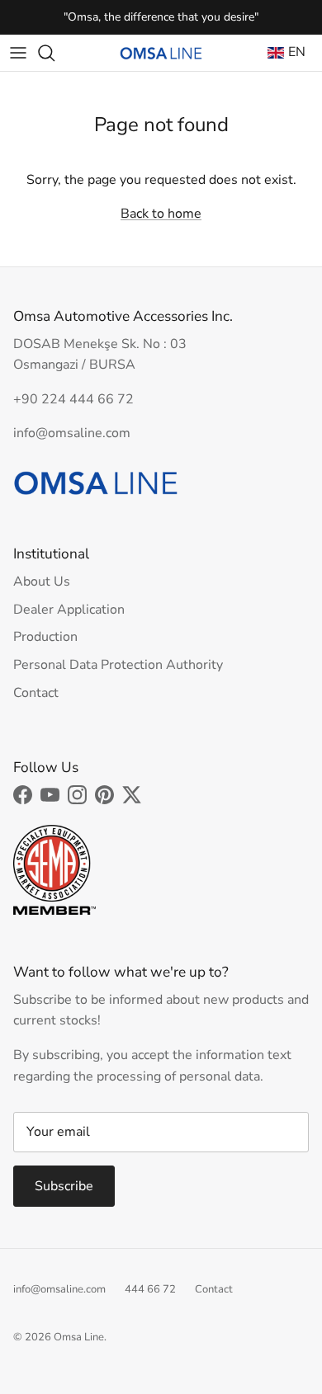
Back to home (161, 214)
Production (45, 637)
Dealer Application (69, 609)
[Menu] (18, 53)
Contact (36, 693)
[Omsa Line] (161, 53)
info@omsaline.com (59, 1289)
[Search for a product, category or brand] (54, 53)
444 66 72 (150, 1289)
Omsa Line (79, 1337)
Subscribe (64, 1186)
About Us (41, 581)
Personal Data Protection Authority (118, 665)
